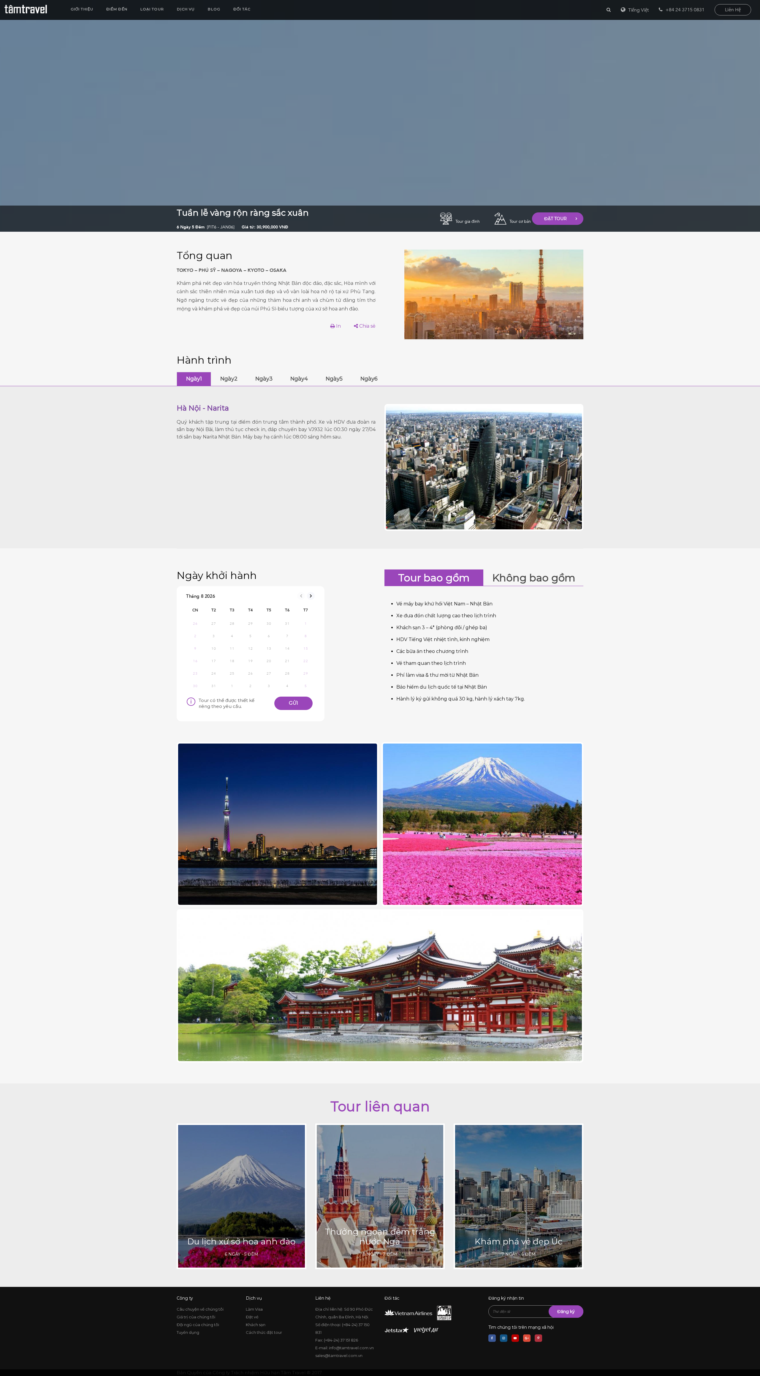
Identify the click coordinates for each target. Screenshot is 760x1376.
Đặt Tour (555, 218)
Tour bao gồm (434, 578)
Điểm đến (116, 9)
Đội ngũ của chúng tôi (198, 1324)
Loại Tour (152, 9)
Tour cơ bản (520, 221)
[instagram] (503, 1338)
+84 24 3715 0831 (685, 10)
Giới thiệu (82, 9)
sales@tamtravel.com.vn (338, 1355)
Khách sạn (255, 1324)
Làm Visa (254, 1309)
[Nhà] (25, 8)
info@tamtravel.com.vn (351, 1347)
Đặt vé (252, 1317)
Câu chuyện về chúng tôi (200, 1309)
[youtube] (515, 1338)
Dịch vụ (186, 9)
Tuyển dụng (188, 1332)
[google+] (527, 1338)
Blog (214, 9)
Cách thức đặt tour (264, 1332)
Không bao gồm (533, 578)
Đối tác (242, 9)
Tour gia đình (467, 221)
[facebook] (492, 1338)
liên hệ (733, 10)
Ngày (194, 378)
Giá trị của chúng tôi (196, 1317)
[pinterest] (538, 1338)
